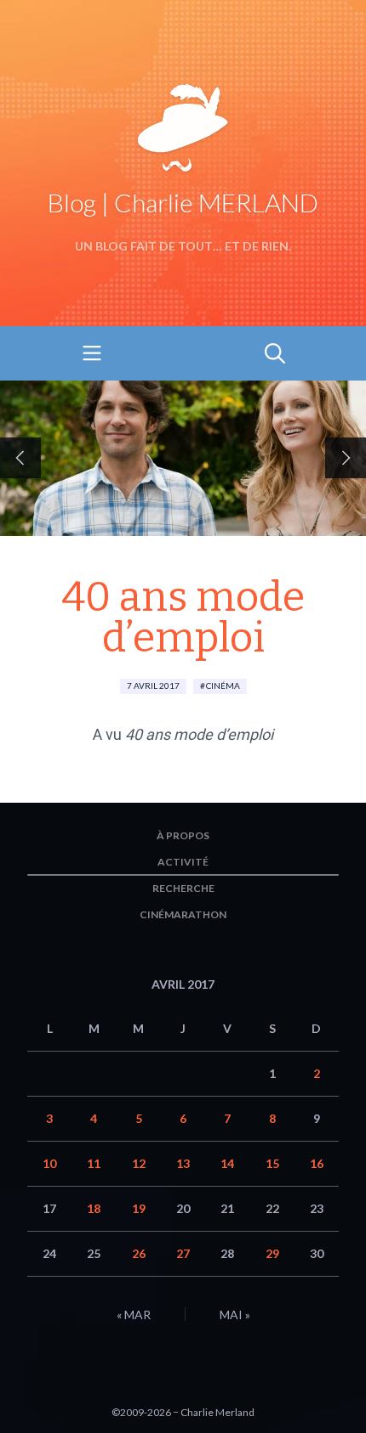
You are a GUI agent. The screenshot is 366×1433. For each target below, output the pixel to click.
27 (183, 1253)
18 (93, 1208)
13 (183, 1163)
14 (227, 1163)
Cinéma (223, 685)
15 (272, 1163)
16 (316, 1163)
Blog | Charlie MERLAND (183, 202)
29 (272, 1253)
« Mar (134, 1314)
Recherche (183, 888)
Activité (183, 861)
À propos (183, 835)
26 (139, 1253)
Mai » (235, 1314)
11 (93, 1163)
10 (49, 1163)
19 (139, 1208)
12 (139, 1163)
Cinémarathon (183, 914)
